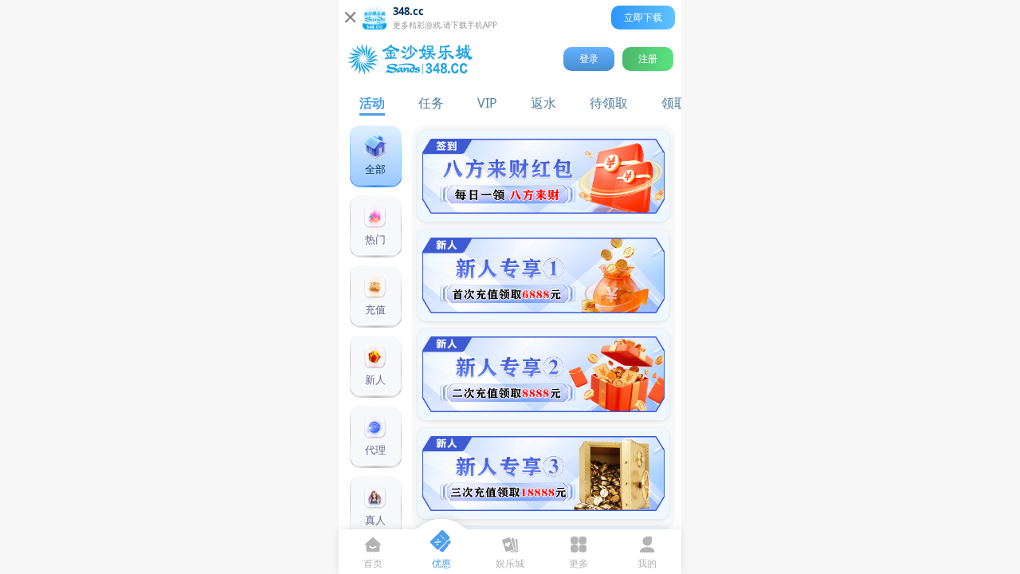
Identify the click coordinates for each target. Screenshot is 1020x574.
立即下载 (643, 17)
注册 (647, 58)
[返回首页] (413, 59)
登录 (588, 58)
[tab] (372, 102)
